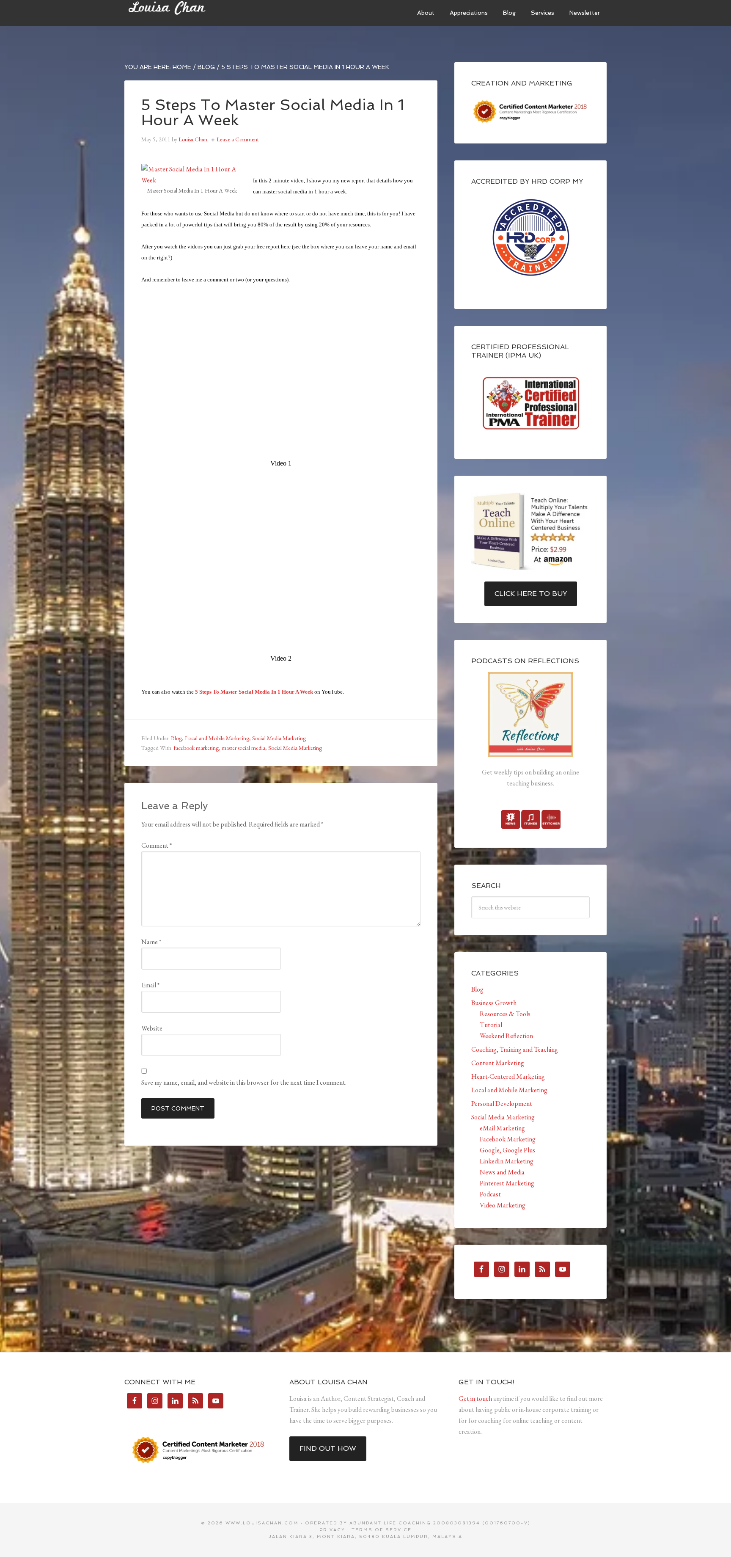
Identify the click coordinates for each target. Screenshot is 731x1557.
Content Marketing (497, 1062)
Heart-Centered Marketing (508, 1076)
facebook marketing (196, 748)
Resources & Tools (505, 1013)
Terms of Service (382, 1529)
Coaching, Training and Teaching (514, 1049)
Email (150, 985)
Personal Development (501, 1103)
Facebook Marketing (508, 1139)
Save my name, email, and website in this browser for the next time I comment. (243, 1082)
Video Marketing (502, 1205)
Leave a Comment (238, 139)
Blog (176, 738)
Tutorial (491, 1024)
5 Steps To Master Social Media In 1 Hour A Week (254, 692)
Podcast (490, 1194)
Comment (156, 845)
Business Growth (494, 1002)
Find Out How (328, 1448)
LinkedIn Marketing (506, 1161)
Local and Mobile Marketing (217, 738)
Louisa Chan (187, 12)
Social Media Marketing (279, 738)
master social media (243, 748)
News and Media (502, 1172)
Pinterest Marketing (507, 1183)
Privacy (332, 1529)
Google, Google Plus (507, 1150)
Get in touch (475, 1398)
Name (151, 941)
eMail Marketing (502, 1128)
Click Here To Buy (531, 594)
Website (151, 1028)
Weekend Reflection (506, 1035)
